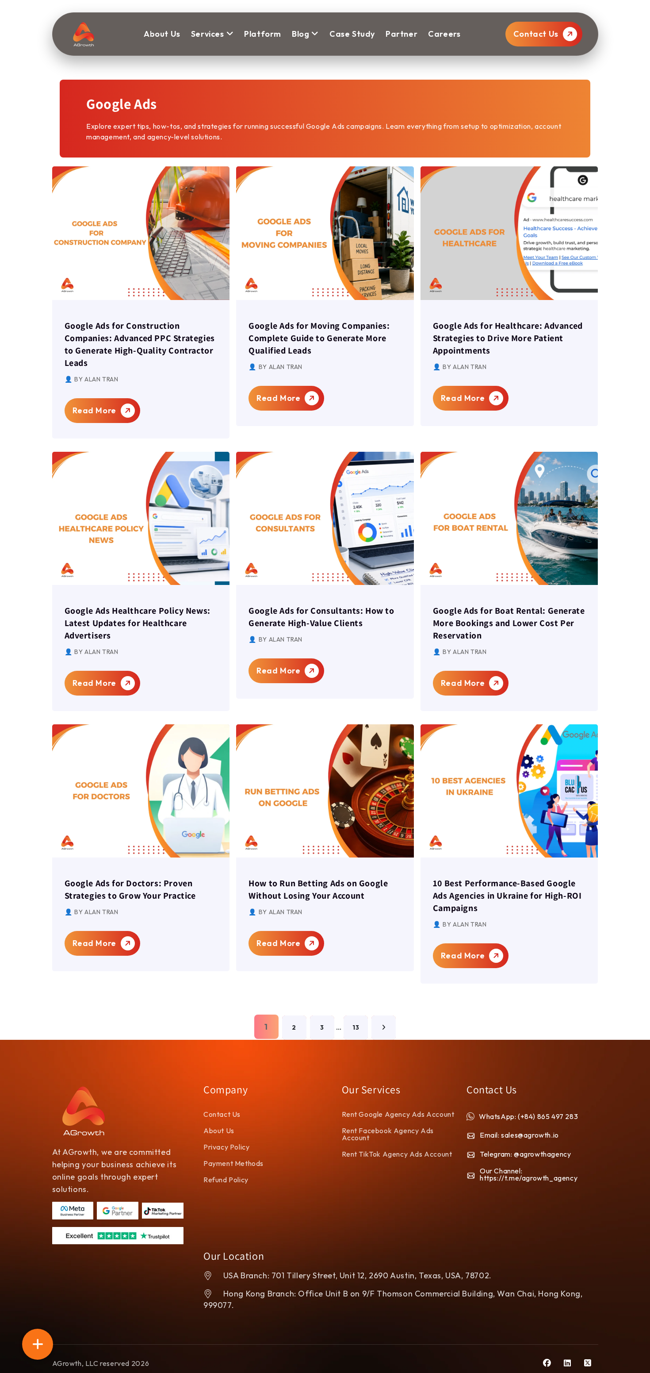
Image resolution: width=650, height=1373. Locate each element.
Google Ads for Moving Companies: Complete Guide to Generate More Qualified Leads (319, 338)
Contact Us (537, 34)
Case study (352, 34)
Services (207, 34)
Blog (300, 34)
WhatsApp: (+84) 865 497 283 (528, 1116)
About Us (218, 1130)
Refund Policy (226, 1179)
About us (162, 34)
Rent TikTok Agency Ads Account (397, 1154)
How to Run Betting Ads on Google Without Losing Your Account (318, 889)
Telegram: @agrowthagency (525, 1154)
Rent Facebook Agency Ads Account (388, 1134)
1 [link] (266, 1027)
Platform (262, 34)
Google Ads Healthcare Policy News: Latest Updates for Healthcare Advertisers (137, 623)
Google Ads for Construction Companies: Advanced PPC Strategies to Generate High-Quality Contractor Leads (140, 344)
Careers (444, 34)
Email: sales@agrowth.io (519, 1134)
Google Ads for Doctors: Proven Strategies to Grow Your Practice (130, 889)
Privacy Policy (226, 1146)
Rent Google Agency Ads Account (398, 1114)
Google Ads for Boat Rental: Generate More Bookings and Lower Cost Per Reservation (509, 623)
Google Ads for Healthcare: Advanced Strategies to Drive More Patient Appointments (508, 338)
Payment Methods (233, 1163)
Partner (401, 34)
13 (355, 1027)
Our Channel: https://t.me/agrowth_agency (528, 1174)
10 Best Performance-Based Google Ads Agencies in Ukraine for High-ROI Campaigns (507, 895)
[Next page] (383, 1027)
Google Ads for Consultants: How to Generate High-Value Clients (321, 617)
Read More (96, 410)
